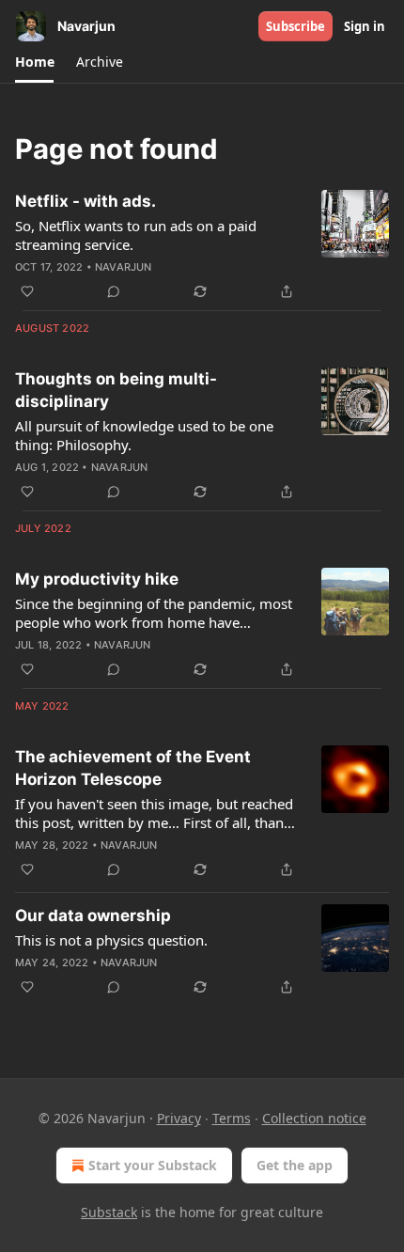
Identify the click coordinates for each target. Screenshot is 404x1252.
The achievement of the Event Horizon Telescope (133, 768)
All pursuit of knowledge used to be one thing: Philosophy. (144, 435)
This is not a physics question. (111, 940)
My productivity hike (97, 579)
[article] (202, 246)
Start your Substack (152, 1165)
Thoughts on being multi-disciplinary (116, 390)
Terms (231, 1118)
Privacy (179, 1118)
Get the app (294, 1165)
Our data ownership (93, 915)
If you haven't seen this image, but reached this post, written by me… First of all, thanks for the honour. (156, 813)
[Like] (27, 291)
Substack (109, 1212)
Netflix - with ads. (85, 201)
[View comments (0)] (113, 291)
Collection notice (314, 1118)
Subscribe (295, 26)
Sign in (364, 26)
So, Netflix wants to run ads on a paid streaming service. (135, 235)
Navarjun (123, 267)
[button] (34, 62)
